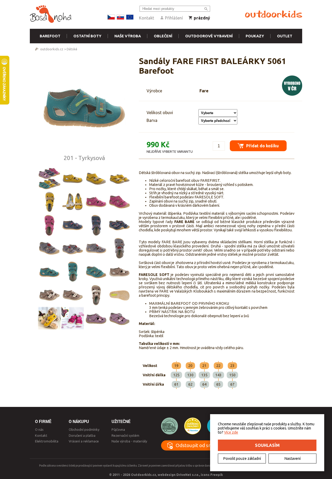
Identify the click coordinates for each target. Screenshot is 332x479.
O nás (39, 429)
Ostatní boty (87, 36)
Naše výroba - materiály (129, 441)
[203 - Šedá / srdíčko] (49, 248)
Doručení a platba (82, 435)
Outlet (284, 36)
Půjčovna (118, 429)
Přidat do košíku (262, 145)
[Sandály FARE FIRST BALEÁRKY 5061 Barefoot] (84, 105)
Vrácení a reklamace (84, 441)
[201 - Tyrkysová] (49, 271)
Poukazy (255, 36)
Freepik (216, 474)
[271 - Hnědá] (119, 271)
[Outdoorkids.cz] (273, 14)
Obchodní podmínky (84, 429)
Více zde (231, 432)
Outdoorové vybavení (209, 36)
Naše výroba (127, 36)
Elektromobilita (46, 441)
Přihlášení (173, 18)
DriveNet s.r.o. (187, 474)
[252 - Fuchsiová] (96, 201)
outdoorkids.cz (51, 49)
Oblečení (163, 36)
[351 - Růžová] (96, 318)
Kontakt (146, 18)
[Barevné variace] (49, 178)
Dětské (72, 49)
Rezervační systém (125, 435)
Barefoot (50, 36)
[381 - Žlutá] (72, 178)
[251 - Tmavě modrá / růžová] (72, 224)
